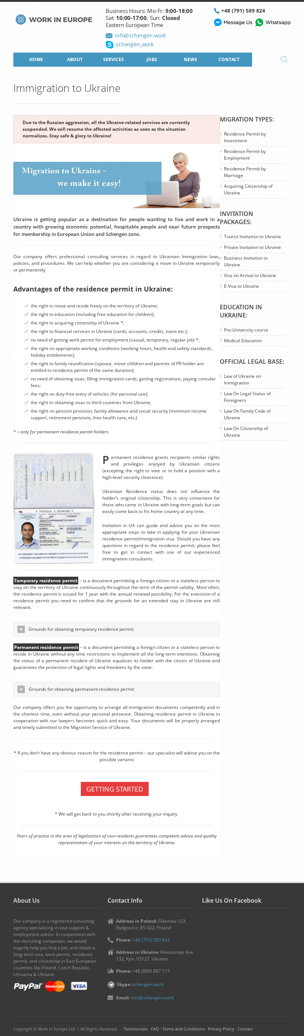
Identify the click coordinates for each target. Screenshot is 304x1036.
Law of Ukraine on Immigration (242, 379)
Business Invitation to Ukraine (246, 261)
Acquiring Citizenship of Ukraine (248, 189)
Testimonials (135, 1029)
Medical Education (243, 340)
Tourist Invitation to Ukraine (252, 236)
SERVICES (113, 59)
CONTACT (228, 59)
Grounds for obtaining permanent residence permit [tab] (81, 689)
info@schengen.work (140, 35)
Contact (245, 1029)
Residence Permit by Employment (245, 154)
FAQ (155, 1029)
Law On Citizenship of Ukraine (246, 431)
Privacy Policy (221, 1029)
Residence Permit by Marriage (245, 172)
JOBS (151, 59)
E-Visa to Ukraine (241, 286)
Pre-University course (246, 330)
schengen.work (147, 984)
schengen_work (134, 44)
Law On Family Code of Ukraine (247, 414)
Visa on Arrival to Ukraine (250, 275)
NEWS (190, 59)
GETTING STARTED (114, 789)
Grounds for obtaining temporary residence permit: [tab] (81, 629)
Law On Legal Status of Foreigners (247, 396)
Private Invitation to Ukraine (252, 247)
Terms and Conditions (183, 1029)
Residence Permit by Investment (245, 137)
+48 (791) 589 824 (243, 10)
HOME (36, 59)
